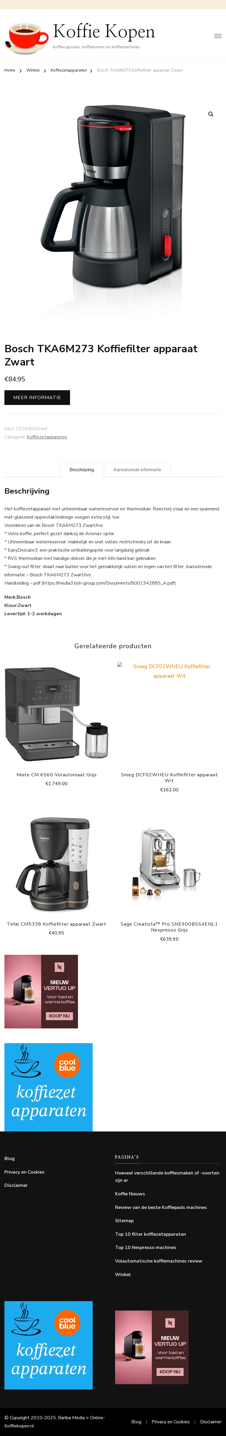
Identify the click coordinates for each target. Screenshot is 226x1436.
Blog (9, 1158)
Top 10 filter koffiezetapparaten (150, 1234)
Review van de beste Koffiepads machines (161, 1207)
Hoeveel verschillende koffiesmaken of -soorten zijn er (167, 1177)
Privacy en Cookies (24, 1172)
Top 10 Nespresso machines (145, 1247)
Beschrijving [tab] (81, 469)
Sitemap (124, 1220)
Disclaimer (16, 1185)
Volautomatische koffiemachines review (158, 1261)
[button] (211, 114)
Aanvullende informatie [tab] (137, 469)
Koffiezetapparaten (47, 437)
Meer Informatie (37, 397)
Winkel (123, 1274)
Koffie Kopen (104, 32)
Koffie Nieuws (130, 1194)
